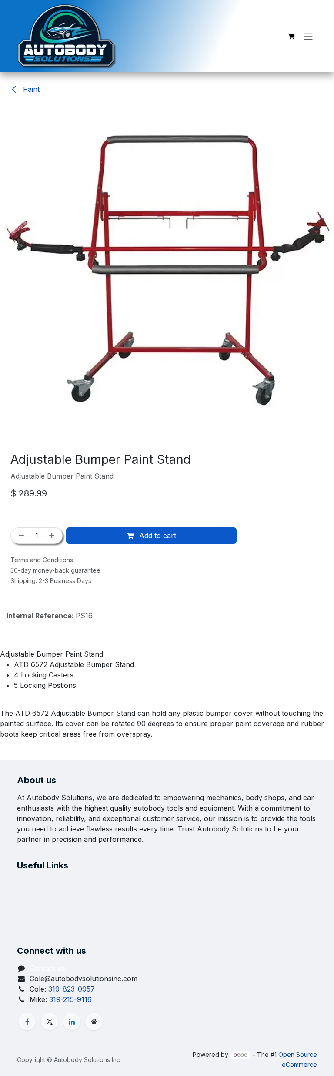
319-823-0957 (71, 989)
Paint (30, 89)
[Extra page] (94, 1021)
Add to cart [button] (156, 535)
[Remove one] (19, 535)
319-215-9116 (70, 999)
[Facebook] (27, 1021)
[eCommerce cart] (291, 36)
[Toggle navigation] (308, 36)
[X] (49, 1021)
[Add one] (53, 535)
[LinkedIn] (71, 1021)
